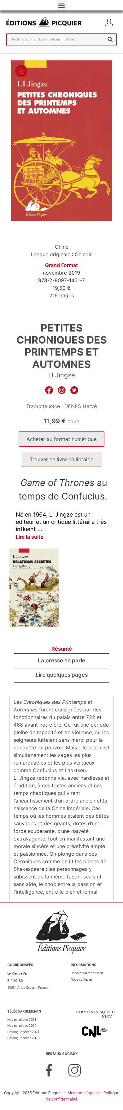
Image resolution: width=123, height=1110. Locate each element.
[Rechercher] (110, 40)
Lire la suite (29, 537)
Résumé (61, 649)
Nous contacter (81, 979)
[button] (61, 5)
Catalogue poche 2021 (23, 1032)
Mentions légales (83, 1092)
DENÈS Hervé (80, 406)
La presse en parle (61, 660)
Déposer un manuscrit (87, 973)
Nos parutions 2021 (21, 1019)
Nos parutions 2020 (21, 1025)
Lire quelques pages (62, 675)
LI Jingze (61, 375)
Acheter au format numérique (61, 439)
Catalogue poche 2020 (23, 1038)
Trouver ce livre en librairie (61, 459)
